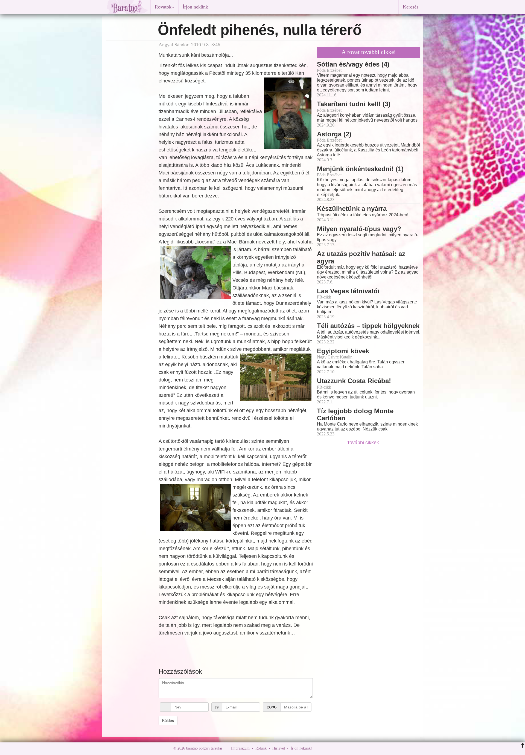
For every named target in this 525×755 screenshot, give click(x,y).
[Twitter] (335, 748)
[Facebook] (317, 748)
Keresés (410, 7)
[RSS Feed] (343, 748)
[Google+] (326, 748)
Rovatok (163, 7)
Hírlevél (278, 748)
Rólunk (261, 748)
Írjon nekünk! (196, 7)
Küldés (168, 720)
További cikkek (363, 442)
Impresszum (240, 748)
